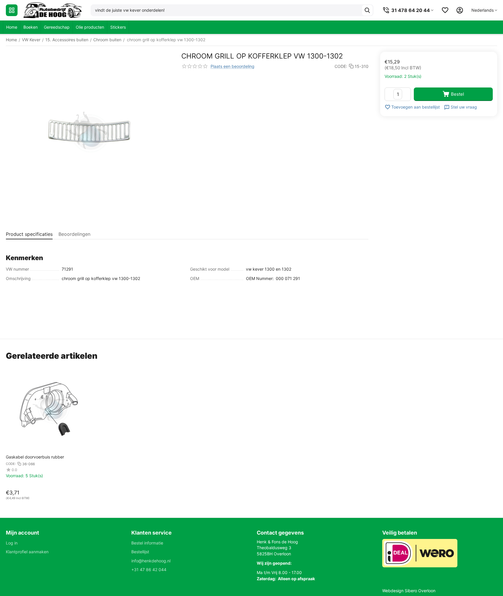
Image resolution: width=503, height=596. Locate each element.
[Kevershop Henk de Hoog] (52, 10)
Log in (12, 542)
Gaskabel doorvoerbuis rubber (35, 456)
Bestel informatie (147, 542)
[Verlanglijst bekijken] (445, 10)
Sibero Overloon (420, 590)
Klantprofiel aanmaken (27, 551)
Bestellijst (140, 551)
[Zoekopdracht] (367, 10)
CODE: (341, 66)
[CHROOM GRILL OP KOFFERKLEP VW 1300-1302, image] (89, 135)
